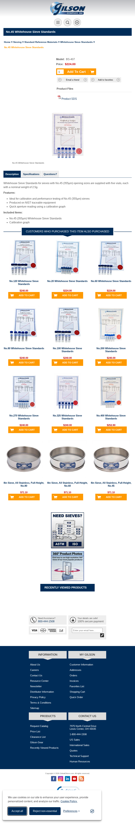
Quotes (74, 750)
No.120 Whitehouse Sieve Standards (24, 282)
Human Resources (80, 761)
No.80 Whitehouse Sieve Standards (24, 348)
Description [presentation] (12, 174)
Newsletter (36, 686)
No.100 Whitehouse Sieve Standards (67, 350)
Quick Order (76, 697)
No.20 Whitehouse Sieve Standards (67, 281)
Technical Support (79, 756)
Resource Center (39, 680)
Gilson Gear (36, 742)
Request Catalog (39, 726)
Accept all (17, 811)
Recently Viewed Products (44, 747)
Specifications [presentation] (31, 174)
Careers (34, 670)
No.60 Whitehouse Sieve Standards (111, 281)
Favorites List (77, 686)
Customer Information (81, 664)
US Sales (75, 739)
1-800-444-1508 (78, 734)
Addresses (75, 670)
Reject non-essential (45, 811)
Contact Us (36, 675)
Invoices (74, 680)
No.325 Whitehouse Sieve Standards (67, 417)
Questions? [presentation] (50, 174)
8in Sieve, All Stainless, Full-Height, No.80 (24, 484)
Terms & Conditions (40, 702)
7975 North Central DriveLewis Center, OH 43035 (83, 727)
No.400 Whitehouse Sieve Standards (111, 417)
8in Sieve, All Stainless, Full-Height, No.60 (67, 484)
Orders (73, 675)
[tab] (12, 174)
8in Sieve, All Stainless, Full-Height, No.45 (111, 484)
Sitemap (34, 708)
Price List (35, 731)
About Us (35, 664)
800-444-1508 (46, 621)
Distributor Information (42, 691)
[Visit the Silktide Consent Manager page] (92, 811)
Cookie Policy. (69, 801)
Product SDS (69, 98)
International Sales (79, 745)
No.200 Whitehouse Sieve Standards (111, 350)
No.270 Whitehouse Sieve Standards (24, 417)
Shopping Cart (77, 691)
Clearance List (38, 736)
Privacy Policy (38, 697)
